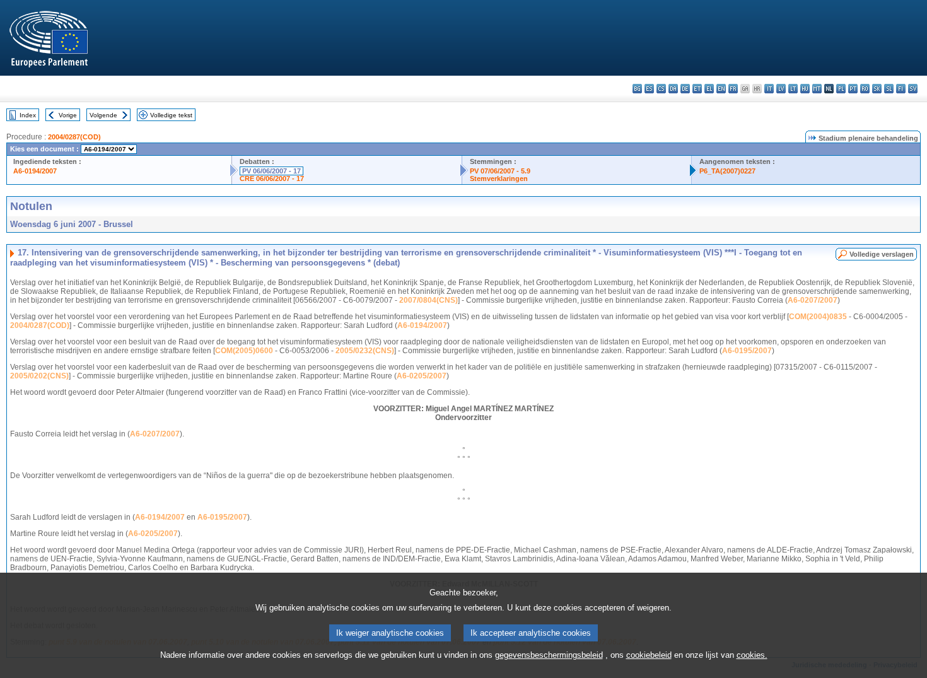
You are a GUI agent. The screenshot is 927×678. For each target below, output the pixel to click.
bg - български (637, 88)
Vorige (68, 115)
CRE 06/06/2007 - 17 (272, 178)
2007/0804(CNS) (428, 300)
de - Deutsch (685, 88)
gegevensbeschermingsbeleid (549, 655)
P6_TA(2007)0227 (727, 171)
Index (28, 115)
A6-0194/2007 (35, 171)
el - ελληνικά (709, 88)
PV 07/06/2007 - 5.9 (500, 171)
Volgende (103, 115)
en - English (721, 88)
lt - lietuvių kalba (793, 88)
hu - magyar (805, 88)
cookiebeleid (649, 655)
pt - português (853, 88)
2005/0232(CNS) (364, 350)
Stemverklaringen (499, 178)
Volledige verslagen (881, 254)
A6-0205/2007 (421, 375)
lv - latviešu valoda (781, 88)
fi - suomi (901, 88)
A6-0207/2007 (812, 300)
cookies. (752, 655)
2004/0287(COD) (74, 137)
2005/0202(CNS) (39, 375)
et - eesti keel (697, 88)
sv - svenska (913, 88)
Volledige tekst (171, 115)
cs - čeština (661, 88)
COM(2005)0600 (244, 350)
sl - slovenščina (889, 88)
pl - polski (841, 88)
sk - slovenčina (877, 88)
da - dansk (673, 88)
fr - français (733, 88)
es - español (649, 88)
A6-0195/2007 (747, 350)
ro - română (865, 88)
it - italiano (769, 88)
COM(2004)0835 (818, 316)
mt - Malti (817, 88)
